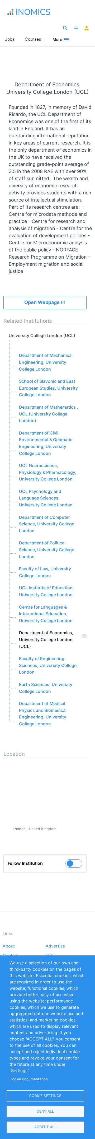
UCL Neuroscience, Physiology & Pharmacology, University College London (47, 472)
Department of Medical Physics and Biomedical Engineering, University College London (42, 713)
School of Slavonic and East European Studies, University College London (48, 388)
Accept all (45, 1127)
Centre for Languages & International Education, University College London (46, 613)
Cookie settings (45, 1096)
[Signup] (86, 28)
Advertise (55, 946)
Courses (33, 39)
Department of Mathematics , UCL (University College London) (48, 413)
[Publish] (76, 28)
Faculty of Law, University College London (45, 572)
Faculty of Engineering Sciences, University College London (48, 665)
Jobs (10, 39)
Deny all (45, 1111)
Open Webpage (42, 302)
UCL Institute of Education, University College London (46, 591)
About (9, 946)
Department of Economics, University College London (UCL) (46, 639)
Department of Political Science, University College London (46, 549)
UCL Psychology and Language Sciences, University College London (46, 498)
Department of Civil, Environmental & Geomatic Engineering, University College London (45, 443)
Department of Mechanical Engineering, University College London (46, 362)
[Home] (29, 11)
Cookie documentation (29, 1079)
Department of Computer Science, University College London (46, 524)
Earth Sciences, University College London (45, 688)
